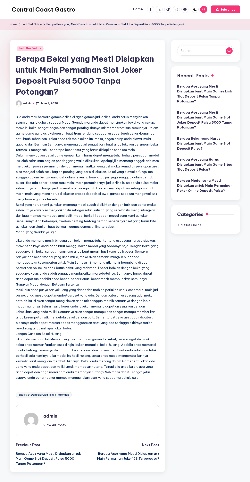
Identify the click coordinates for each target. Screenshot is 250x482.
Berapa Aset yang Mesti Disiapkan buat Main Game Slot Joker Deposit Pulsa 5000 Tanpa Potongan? (204, 119)
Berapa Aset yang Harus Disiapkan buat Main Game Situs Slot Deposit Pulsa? (204, 164)
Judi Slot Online (30, 48)
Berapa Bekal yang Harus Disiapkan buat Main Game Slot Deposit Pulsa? (203, 143)
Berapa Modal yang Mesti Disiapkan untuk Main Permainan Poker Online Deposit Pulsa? (204, 185)
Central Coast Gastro (43, 9)
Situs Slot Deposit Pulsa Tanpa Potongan (44, 394)
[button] (225, 9)
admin (50, 416)
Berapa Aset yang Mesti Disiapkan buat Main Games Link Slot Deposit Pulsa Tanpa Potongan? (204, 93)
